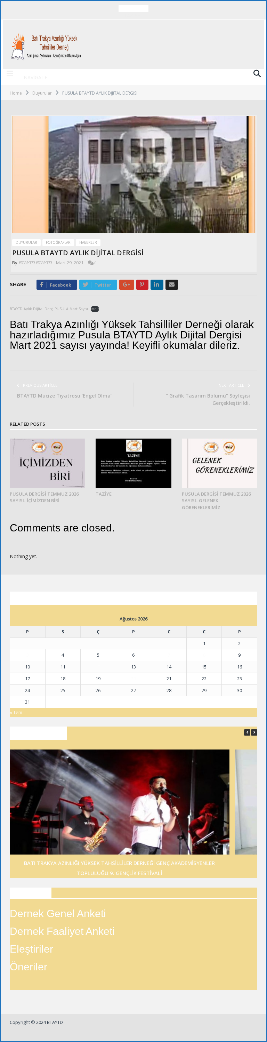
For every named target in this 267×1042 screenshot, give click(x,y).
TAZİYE (132, 16)
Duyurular (26, 242)
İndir (95, 308)
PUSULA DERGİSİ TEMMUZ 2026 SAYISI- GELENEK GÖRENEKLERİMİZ (216, 501)
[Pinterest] (142, 285)
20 (133, 678)
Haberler (88, 242)
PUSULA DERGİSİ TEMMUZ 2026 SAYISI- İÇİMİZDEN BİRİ (44, 497)
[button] (254, 732)
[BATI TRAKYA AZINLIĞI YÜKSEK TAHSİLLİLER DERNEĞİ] (47, 44)
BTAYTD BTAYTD (34, 262)
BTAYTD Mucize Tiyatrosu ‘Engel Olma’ (64, 395)
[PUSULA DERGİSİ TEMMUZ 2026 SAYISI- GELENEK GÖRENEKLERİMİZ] (219, 463)
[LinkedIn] (157, 285)
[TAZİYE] (133, 463)
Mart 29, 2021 (69, 262)
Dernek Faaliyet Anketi (62, 931)
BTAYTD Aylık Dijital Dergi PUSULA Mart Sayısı (49, 308)
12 (98, 667)
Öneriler (28, 966)
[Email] (171, 285)
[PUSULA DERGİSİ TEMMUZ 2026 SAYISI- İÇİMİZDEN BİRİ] (47, 463)
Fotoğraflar (58, 242)
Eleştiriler (31, 949)
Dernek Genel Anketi (58, 913)
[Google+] (126, 285)
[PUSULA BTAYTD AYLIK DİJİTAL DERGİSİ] (134, 175)
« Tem (16, 712)
